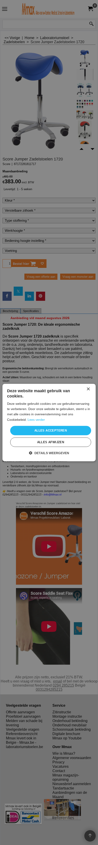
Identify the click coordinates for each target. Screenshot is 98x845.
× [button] (88, 389)
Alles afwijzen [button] (50, 442)
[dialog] (49, 422)
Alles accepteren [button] (50, 430)
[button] (49, 453)
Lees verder (36, 419)
